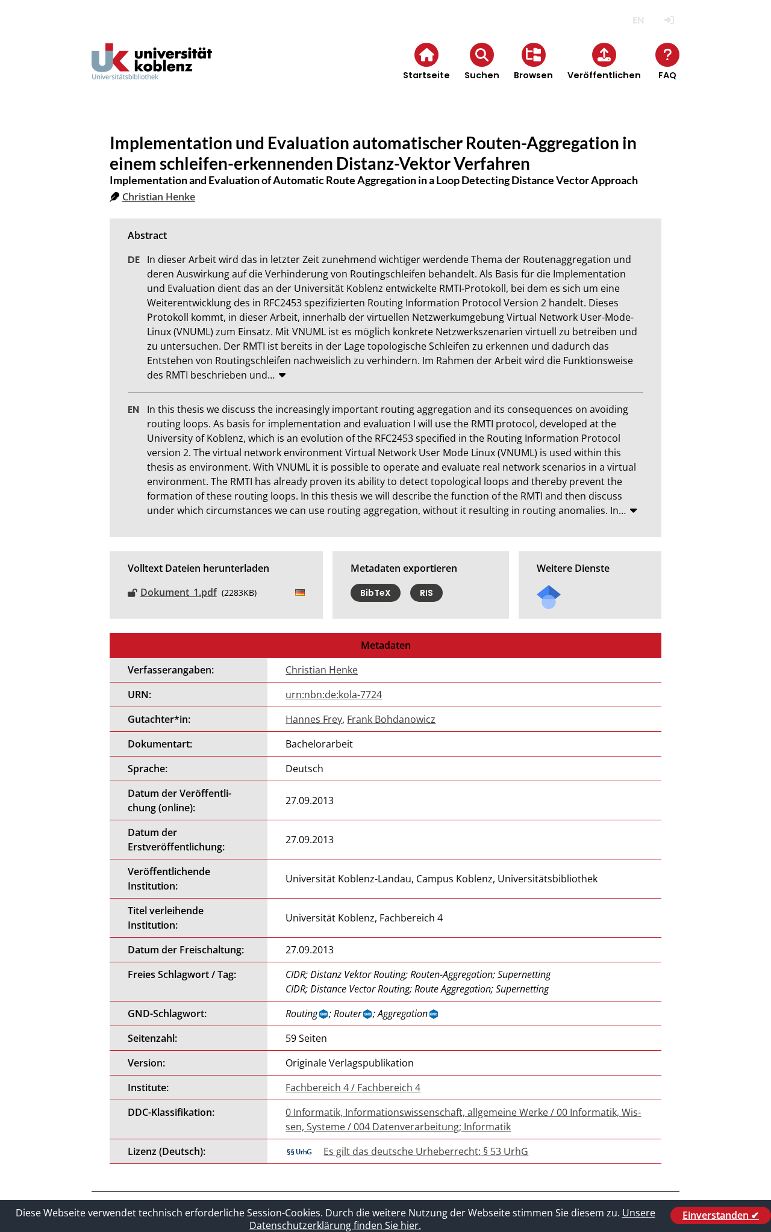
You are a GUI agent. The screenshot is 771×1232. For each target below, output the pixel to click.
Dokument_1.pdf (178, 592)
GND (324, 1014)
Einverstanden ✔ (720, 1215)
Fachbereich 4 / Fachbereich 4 (353, 1087)
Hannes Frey (314, 719)
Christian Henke (158, 196)
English (638, 20)
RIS (426, 593)
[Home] (152, 71)
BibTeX (375, 593)
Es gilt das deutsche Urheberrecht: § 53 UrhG (425, 1151)
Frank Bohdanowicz (391, 719)
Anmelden (668, 20)
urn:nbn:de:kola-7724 (334, 694)
